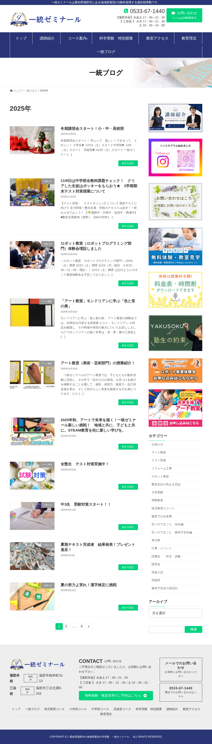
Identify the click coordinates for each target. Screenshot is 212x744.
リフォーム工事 (162, 468)
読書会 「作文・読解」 (167, 556)
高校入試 (157, 572)
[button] (184, 15)
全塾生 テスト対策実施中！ (85, 464)
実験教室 (157, 500)
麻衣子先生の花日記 (165, 588)
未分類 (156, 540)
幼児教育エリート (163, 508)
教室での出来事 (162, 516)
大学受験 (157, 492)
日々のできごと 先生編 (167, 524)
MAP (30, 678)
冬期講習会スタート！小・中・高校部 (92, 128)
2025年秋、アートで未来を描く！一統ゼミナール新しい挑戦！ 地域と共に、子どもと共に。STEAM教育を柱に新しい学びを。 (98, 425)
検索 (193, 629)
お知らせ (157, 444)
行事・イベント (162, 548)
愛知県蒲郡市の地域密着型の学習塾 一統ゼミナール (101, 736)
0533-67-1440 (147, 11)
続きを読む (128, 163)
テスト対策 (159, 460)
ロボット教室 (160, 476)
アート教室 (159, 452)
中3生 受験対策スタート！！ (86, 504)
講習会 (156, 564)
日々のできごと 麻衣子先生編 (172, 532)
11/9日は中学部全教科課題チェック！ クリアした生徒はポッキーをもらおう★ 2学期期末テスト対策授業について (99, 186)
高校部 (156, 580)
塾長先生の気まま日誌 (166, 484)
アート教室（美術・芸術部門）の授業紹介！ (98, 363)
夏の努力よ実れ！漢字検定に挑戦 (89, 585)
